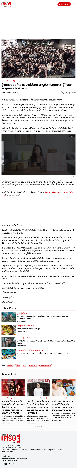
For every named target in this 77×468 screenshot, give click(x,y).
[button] (35, 426)
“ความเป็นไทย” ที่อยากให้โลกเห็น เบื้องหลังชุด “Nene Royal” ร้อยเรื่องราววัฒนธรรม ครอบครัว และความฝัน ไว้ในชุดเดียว (13, 407)
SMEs (44, 398)
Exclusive (30, 398)
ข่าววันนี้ (12, 81)
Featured (5, 81)
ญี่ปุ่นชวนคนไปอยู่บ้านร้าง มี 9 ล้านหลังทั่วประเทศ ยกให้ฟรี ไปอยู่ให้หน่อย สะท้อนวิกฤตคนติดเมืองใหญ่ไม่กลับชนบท (45, 317)
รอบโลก (26, 313)
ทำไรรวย (18, 365)
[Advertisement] (39, 23)
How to (27, 350)
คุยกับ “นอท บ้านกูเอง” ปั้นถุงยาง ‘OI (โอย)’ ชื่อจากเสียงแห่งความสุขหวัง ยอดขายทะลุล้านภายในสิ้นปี (63, 405)
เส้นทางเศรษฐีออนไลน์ (45, 365)
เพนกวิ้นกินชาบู (33, 365)
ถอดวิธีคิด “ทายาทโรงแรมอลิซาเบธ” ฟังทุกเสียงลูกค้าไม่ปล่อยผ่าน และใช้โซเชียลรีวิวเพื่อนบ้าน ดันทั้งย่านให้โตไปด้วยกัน (38, 407)
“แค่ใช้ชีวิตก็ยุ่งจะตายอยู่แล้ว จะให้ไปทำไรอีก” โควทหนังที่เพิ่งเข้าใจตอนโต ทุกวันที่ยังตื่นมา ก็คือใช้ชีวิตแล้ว (46, 342)
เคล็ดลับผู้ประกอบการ (37, 350)
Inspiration (28, 338)
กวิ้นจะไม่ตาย (10, 365)
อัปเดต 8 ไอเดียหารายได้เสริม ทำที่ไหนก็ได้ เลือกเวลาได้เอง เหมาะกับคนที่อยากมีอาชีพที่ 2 (44, 353)
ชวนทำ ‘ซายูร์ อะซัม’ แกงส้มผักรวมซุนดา (29, 329)
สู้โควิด (24, 365)
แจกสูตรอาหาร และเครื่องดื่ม (25, 326)
